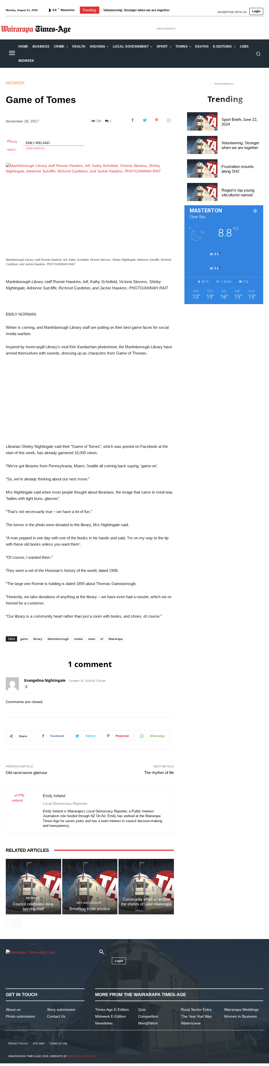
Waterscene (191, 1023)
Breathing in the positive (89, 908)
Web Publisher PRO (82, 1056)
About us (13, 1009)
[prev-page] (9, 923)
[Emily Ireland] (14, 145)
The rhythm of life (159, 772)
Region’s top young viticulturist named (237, 192)
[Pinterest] (156, 120)
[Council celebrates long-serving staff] (33, 886)
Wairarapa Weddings (241, 1009)
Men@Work (148, 1023)
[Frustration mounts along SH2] (202, 168)
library (37, 639)
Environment (145, 893)
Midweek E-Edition (110, 1016)
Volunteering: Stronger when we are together (136, 10)
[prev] (169, 10)
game (24, 639)
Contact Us (56, 1016)
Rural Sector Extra (196, 1009)
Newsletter (104, 1023)
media (78, 639)
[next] (178, 10)
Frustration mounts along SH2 (237, 168)
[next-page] (17, 923)
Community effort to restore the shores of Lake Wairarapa (146, 904)
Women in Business (240, 1016)
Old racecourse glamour (26, 772)
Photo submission (20, 1016)
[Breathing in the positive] (90, 886)
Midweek (15, 83)
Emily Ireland (38, 143)
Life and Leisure (89, 902)
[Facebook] (132, 120)
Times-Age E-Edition (112, 1009)
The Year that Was (196, 1016)
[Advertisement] (90, 400)
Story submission (61, 1009)
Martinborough (58, 639)
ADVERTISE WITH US (232, 12)
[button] (258, 54)
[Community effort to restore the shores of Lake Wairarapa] (146, 886)
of (101, 639)
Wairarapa (115, 639)
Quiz (142, 1009)
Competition (148, 1016)
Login (256, 11)
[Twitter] (144, 120)
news (91, 639)
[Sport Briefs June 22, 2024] (202, 121)
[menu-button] (12, 54)
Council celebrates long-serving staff (33, 906)
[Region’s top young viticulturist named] (202, 192)
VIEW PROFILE (35, 148)
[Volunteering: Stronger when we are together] (202, 145)
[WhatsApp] (168, 120)
